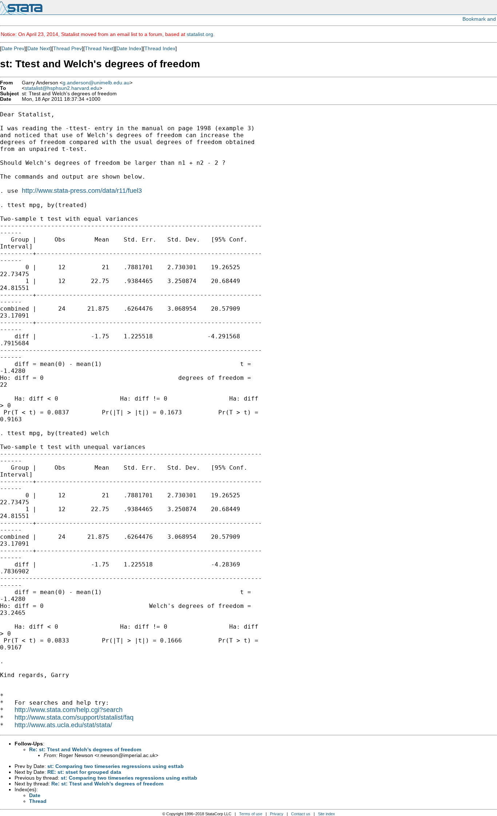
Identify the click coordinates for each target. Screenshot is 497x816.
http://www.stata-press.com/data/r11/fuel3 (82, 190)
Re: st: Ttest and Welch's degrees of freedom (85, 749)
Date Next (38, 48)
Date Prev (12, 48)
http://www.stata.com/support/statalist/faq (74, 717)
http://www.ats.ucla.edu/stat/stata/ (63, 725)
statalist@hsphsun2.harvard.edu (62, 88)
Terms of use (250, 814)
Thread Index (159, 48)
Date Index (129, 48)
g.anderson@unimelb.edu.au (96, 82)
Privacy (276, 814)
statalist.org (200, 34)
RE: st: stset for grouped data (84, 772)
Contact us (300, 814)
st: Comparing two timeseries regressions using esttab (115, 766)
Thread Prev (67, 48)
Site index (326, 814)
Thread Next (99, 48)
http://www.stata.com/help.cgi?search (69, 709)
